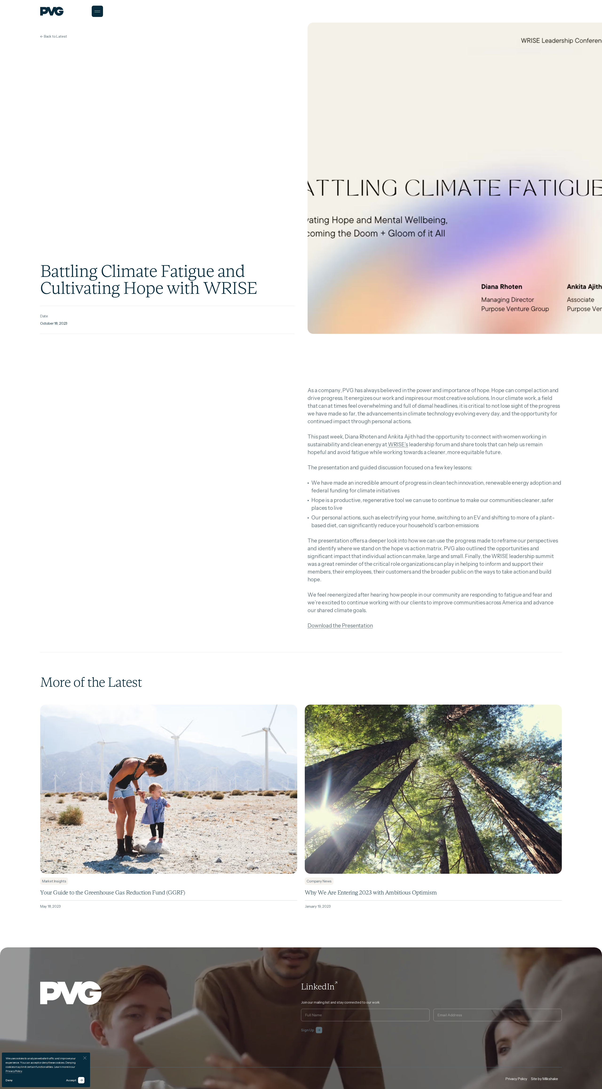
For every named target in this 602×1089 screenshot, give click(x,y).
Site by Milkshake (544, 1079)
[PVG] (51, 11)
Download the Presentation (340, 625)
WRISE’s (398, 444)
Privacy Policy (14, 1071)
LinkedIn (317, 986)
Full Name (312, 1008)
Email (441, 1008)
